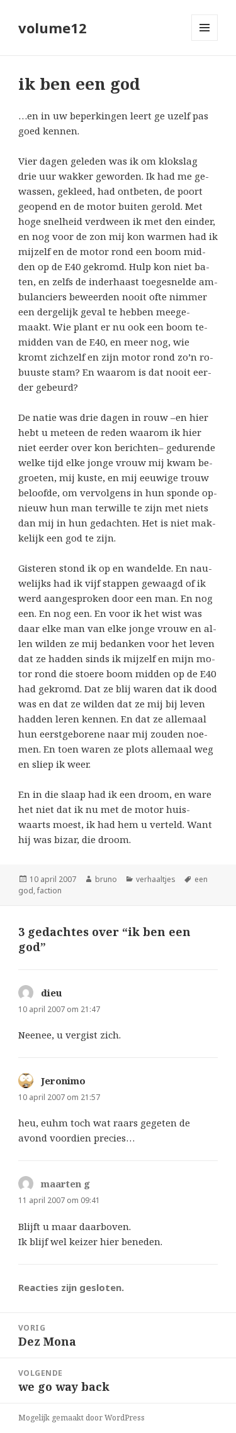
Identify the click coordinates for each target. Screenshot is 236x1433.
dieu (51, 992)
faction (49, 890)
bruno (106, 879)
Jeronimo (63, 1080)
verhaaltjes (156, 879)
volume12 (52, 27)
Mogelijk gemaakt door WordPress (81, 1417)
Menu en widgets (205, 40)
